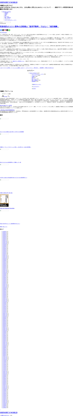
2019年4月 (4, 337)
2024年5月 (4, 264)
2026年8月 (4, 231)
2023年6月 (4, 277)
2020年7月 (4, 319)
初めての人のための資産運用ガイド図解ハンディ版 (10, 162)
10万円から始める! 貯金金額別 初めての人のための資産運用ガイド (13, 177)
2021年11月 (4, 300)
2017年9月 (4, 360)
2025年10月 (4, 243)
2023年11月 (4, 271)
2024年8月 (4, 260)
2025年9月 (4, 244)
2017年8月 (4, 361)
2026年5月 (4, 235)
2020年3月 (4, 324)
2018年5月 (4, 350)
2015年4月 (4, 395)
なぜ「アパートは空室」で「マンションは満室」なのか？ (12, 67)
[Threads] (7, 30)
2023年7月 (4, 276)
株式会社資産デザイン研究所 (6, 105)
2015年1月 (4, 399)
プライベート (7, 18)
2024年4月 (4, 265)
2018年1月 (4, 355)
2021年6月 (4, 306)
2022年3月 (4, 295)
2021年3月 (4, 309)
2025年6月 (4, 248)
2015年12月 (4, 385)
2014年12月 (4, 400)
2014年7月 (4, 406)
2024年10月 (4, 258)
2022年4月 (4, 294)
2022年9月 (4, 288)
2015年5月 (4, 394)
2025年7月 (4, 247)
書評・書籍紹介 (8, 17)
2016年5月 (4, 379)
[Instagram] (5, 30)
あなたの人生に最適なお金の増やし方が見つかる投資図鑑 (12, 131)
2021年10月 (4, 301)
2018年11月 (4, 343)
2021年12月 (4, 299)
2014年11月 (4, 401)
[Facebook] (1, 30)
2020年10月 (4, 315)
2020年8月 (4, 318)
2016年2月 (4, 383)
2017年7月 (4, 362)
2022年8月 (4, 289)
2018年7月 (4, 348)
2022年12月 (4, 284)
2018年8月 (4, 347)
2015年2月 (4, 397)
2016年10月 (4, 373)
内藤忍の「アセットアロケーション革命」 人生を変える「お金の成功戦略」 (15, 147)
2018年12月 (4, 342)
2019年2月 (4, 340)
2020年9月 (4, 317)
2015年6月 (4, 393)
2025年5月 (4, 249)
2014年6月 (4, 407)
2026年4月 (4, 236)
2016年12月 (4, 371)
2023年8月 (4, 274)
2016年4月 (4, 381)
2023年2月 (4, 282)
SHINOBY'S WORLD (8, 2)
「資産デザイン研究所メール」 (18, 61)
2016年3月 (4, 382)
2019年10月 (4, 330)
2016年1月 (4, 384)
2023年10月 (4, 272)
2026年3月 (4, 237)
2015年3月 (4, 396)
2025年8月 (4, 246)
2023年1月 (4, 283)
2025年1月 (4, 254)
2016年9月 (4, 375)
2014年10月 (4, 402)
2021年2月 (4, 311)
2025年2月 (4, 253)
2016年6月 (4, 378)
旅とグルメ (7, 16)
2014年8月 (4, 405)
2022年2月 (4, 296)
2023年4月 (4, 279)
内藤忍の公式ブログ (5, 415)
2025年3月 (4, 252)
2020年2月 (4, 325)
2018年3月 (4, 353)
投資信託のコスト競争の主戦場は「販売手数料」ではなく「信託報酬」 (29, 26)
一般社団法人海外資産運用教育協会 (7, 109)
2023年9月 (4, 273)
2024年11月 (4, 256)
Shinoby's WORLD (33, 73)
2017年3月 (4, 367)
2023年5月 (4, 278)
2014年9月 (4, 403)
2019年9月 (4, 331)
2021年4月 (4, 308)
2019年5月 (4, 336)
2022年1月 (4, 297)
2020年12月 (4, 313)
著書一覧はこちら (3, 226)
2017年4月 (4, 366)
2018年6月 (4, 349)
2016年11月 (4, 372)
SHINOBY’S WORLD (6, 11)
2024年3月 (4, 266)
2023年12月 (4, 270)
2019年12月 (4, 328)
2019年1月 (4, 341)
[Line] (9, 30)
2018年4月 (4, 352)
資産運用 (6, 12)
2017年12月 (4, 356)
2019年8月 (4, 332)
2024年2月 (4, 267)
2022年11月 (4, 285)
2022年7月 (4, 290)
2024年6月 (4, 262)
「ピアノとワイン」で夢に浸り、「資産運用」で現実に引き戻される (39, 67)
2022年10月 (4, 287)
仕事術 (6, 14)
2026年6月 (4, 233)
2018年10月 (4, 344)
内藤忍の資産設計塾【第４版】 (6, 192)
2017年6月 (4, 364)
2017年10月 (4, 359)
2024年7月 (4, 261)
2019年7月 (4, 334)
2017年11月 (4, 358)
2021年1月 (4, 312)
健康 (5, 15)
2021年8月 (4, 303)
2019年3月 (4, 338)
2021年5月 (4, 307)
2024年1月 (4, 268)
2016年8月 (4, 376)
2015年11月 (4, 387)
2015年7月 (4, 391)
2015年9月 (4, 389)
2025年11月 (4, 242)
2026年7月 (4, 232)
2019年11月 (4, 329)
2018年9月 (4, 346)
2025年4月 (4, 250)
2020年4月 (4, 323)
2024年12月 (4, 255)
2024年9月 (4, 259)
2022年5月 (4, 293)
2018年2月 (4, 354)
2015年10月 (4, 388)
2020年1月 (4, 326)
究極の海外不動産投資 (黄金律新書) (7, 208)
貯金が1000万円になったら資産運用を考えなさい (10, 223)
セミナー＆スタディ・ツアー (10, 20)
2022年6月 (4, 291)
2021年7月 (4, 305)
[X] (3, 30)
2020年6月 (4, 320)
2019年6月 (4, 335)
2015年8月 (4, 390)
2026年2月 (4, 238)
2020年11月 (4, 314)
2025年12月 (4, 241)
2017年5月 (4, 365)
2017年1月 (4, 370)
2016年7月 (4, 377)
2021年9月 (4, 302)
